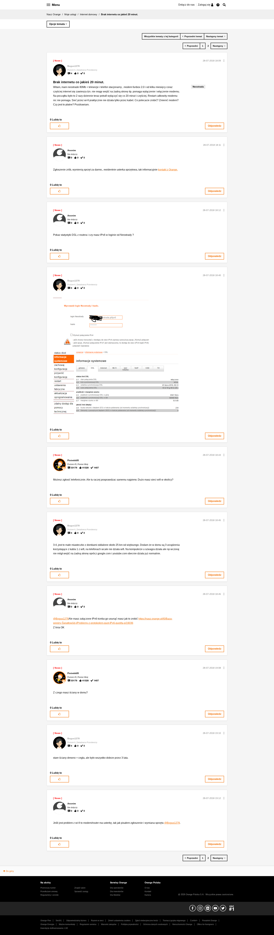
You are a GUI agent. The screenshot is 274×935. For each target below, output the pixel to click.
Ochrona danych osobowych (155, 924)
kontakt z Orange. (168, 169)
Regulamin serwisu (88, 924)
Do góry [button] (10, 871)
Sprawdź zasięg (81, 891)
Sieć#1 (59, 920)
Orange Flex (45, 920)
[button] (223, 60)
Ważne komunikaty (67, 924)
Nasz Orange (54, 14)
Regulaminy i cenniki (49, 895)
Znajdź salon (79, 888)
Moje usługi (70, 14)
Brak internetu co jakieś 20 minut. (78, 82)
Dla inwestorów (116, 891)
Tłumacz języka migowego (174, 920)
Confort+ (194, 920)
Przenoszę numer (48, 888)
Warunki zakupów (108, 924)
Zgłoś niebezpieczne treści (146, 920)
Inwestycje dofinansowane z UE (54, 928)
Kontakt (148, 891)
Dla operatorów (116, 888)
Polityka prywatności (130, 924)
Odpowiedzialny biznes (76, 920)
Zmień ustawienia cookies (119, 920)
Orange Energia (47, 924)
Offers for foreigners (205, 924)
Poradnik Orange (209, 920)
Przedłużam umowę (49, 891)
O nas (147, 888)
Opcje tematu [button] (57, 24)
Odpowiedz (214, 125)
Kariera (148, 895)
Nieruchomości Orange (182, 924)
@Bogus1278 (61, 618)
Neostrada (198, 86)
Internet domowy (88, 14)
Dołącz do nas (186, 4)
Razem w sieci (97, 920)
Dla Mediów (115, 895)
